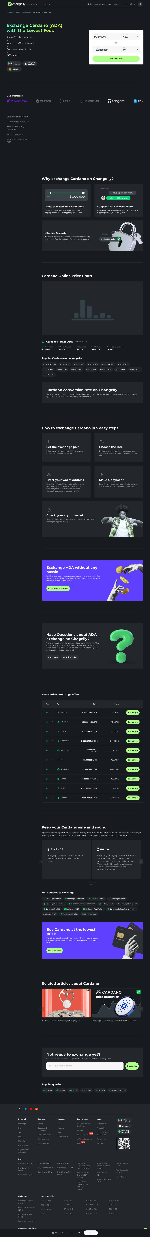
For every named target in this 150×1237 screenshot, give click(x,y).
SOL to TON (114, 1200)
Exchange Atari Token (93, 909)
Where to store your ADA (17, 140)
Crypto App (23, 1145)
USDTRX (94, 751)
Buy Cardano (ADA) (101, 1173)
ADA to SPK (62, 369)
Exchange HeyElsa (69, 914)
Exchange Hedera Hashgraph (82, 904)
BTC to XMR (46, 1209)
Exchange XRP (106, 904)
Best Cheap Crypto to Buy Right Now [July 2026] (62, 1021)
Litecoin (64, 731)
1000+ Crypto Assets (23, 12)
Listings (80, 1130)
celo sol (60, 1090)
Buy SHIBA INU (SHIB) (122, 1164)
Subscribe (132, 1066)
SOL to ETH (113, 1209)
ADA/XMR (115, 798)
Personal (31, 4)
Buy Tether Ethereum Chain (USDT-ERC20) (83, 1165)
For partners (102, 1139)
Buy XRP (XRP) (44, 1163)
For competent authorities (103, 1133)
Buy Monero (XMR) (45, 1168)
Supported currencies (42, 1129)
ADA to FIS (120, 369)
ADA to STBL (48, 375)
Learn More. (78, 1233)
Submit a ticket (69, 657)
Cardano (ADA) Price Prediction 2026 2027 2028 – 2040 (114, 1021)
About (40, 1124)
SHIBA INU (65, 769)
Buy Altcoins (121, 1177)
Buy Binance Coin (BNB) (64, 1173)
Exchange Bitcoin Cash (54, 904)
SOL (96, 779)
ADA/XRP (115, 760)
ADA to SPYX (123, 364)
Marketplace (23, 1141)
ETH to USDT (69, 1205)
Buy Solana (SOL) (45, 1172)
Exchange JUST (71, 909)
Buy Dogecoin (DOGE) (122, 1171)
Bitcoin (64, 712)
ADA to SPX (91, 369)
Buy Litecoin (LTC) (25, 1175)
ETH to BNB (68, 1209)
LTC (96, 731)
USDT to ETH (91, 1213)
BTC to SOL (45, 1214)
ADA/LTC (115, 731)
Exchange (133, 712)
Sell (19, 1132)
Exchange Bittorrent (74, 899)
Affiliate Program (84, 1139)
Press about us (44, 1135)
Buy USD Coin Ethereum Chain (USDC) (103, 1165)
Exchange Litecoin (52, 899)
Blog (110, 4)
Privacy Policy (102, 1128)
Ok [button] (91, 1233)
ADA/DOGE (114, 741)
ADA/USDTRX (113, 750)
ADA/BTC (115, 713)
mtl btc (73, 1090)
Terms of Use (102, 1124)
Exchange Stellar (96, 899)
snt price (86, 1090)
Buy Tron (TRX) (63, 1163)
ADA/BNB (114, 788)
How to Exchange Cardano (16, 128)
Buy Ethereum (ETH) (24, 1169)
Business (44, 4)
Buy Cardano (54, 950)
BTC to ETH (45, 1205)
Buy (20, 1128)
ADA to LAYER (108, 364)
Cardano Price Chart (17, 116)
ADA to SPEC (76, 369)
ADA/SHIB (114, 769)
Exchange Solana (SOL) (25, 1215)
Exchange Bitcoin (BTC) (25, 1202)
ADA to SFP (79, 364)
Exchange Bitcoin (117, 899)
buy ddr (47, 1090)
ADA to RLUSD (49, 364)
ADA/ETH (115, 722)
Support (124, 4)
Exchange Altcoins (25, 1221)
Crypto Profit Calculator (23, 1151)
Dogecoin (65, 741)
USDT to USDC (92, 1205)
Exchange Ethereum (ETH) (26, 1208)
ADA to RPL (65, 364)
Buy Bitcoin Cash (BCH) (103, 1180)
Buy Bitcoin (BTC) (25, 1164)
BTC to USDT (46, 1201)
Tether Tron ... (66, 750)
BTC (96, 713)
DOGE (95, 741)
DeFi (20, 1137)
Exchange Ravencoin (127, 904)
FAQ (116, 4)
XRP (62, 760)
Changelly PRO (44, 1143)
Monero (64, 798)
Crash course (63, 1137)
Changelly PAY (83, 1135)
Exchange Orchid (51, 909)
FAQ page (53, 657)
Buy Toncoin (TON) (65, 1168)
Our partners (43, 1139)
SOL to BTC (113, 1205)
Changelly (10, 12)
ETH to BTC (68, 1200)
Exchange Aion (89, 914)
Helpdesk (61, 1128)
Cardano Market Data (18, 121)
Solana (63, 779)
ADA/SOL (115, 779)
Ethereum (65, 722)
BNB (62, 788)
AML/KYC (100, 1143)
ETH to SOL (68, 1213)
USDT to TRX (91, 1209)
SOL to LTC (113, 1213)
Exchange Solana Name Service (121, 909)
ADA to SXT (48, 369)
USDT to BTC (91, 1200)
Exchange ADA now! (58, 588)
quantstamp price (117, 1090)
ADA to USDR (106, 369)
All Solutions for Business (83, 1125)
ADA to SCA (93, 364)
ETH (96, 722)
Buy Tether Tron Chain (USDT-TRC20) (83, 1175)
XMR (95, 798)
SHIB (95, 769)
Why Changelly (15, 134)
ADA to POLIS (135, 369)
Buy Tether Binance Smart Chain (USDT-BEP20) (83, 1185)
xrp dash (100, 1090)
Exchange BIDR (49, 914)
